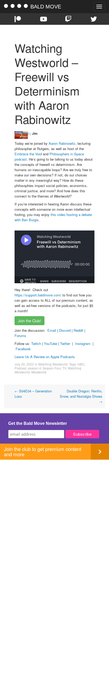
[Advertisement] (54, 514)
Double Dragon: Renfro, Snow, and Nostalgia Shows (81, 396)
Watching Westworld (52, 364)
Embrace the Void (28, 153)
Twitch (36, 343)
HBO (81, 364)
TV (64, 368)
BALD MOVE (45, 6)
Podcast (20, 368)
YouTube (50, 343)
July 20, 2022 (24, 364)
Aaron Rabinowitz (62, 143)
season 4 (34, 368)
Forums (20, 335)
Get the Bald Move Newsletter (37, 423)
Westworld (38, 372)
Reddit (79, 330)
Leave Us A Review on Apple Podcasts (45, 356)
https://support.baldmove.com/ (38, 294)
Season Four (52, 368)
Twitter (65, 343)
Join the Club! (29, 320)
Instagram (82, 343)
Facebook (23, 348)
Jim (35, 133)
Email (51, 330)
